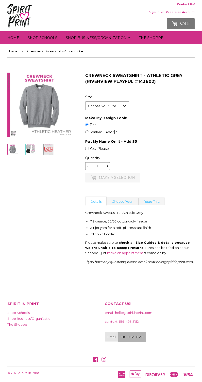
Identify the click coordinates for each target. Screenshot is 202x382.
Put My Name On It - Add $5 (111, 141)
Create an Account (180, 12)
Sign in (154, 12)
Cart (184, 23)
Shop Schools (42, 38)
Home (13, 38)
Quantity (92, 158)
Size (88, 97)
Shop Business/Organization (97, 38)
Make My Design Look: (106, 118)
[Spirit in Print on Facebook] (95, 360)
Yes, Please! (100, 148)
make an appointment (125, 253)
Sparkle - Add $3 (104, 132)
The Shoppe (151, 38)
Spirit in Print (29, 373)
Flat (93, 125)
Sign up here (132, 337)
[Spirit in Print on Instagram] (103, 360)
